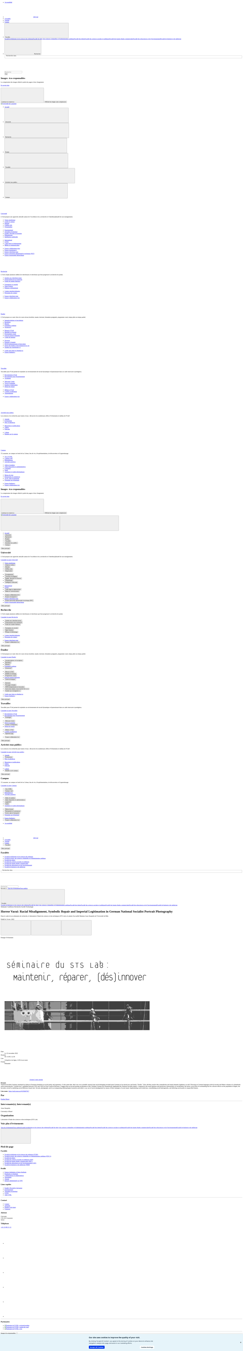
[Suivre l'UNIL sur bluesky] (19, 1258)
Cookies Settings (147, 1347)
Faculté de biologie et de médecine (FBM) (17, 1165)
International (8, 586)
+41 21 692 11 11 (6, 1227)
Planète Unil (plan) (10, 1207)
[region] (121, 1342)
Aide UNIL (8, 1195)
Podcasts (7, 765)
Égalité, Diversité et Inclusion (13, 1188)
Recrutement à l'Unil (11, 714)
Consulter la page (9, 560)
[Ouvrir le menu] (89, 523)
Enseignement (9, 1190)
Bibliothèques (9, 793)
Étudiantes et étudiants (11, 1174)
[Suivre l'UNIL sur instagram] (19, 1287)
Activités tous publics (7, 412)
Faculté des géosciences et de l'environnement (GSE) (20, 1163)
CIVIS (7, 587)
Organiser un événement (12, 815)
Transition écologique (11, 1191)
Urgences (7, 1209)
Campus (3, 450)
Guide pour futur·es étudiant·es (14, 694)
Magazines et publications (12, 762)
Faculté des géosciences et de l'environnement (147, 39)
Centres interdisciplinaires (12, 635)
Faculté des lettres (79, 39)
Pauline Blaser (5, 1099)
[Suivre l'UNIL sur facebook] (19, 1243)
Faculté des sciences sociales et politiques (97, 39)
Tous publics (24, 888)
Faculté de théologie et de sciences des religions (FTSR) (21, 1154)
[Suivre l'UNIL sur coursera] (19, 1316)
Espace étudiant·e (10, 696)
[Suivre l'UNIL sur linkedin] (19, 1302)
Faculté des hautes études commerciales (121, 39)
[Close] (241, 1342)
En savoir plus (5, 85)
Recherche (4, 271)
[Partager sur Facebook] (16, 927)
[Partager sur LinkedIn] (77, 927)
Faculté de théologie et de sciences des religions (19, 39)
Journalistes (8, 1177)
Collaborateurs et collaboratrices (14, 1175)
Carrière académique (11, 731)
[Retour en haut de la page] (16, 1136)
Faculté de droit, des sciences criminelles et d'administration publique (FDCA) (28, 1156)
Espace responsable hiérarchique (14, 602)
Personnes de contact (11, 637)
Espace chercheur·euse (11, 598)
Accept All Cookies (96, 1347)
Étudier (3, 314)
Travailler (3, 368)
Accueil (7, 533)
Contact (7, 1204)
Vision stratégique (10, 563)
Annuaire (7, 1205)
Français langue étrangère (12, 677)
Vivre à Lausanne (10, 723)
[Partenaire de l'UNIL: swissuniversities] (17, 1325)
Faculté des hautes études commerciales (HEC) (19, 1161)
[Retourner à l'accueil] (8, 103)
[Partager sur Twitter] (46, 927)
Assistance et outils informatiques (14, 806)
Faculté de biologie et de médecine (171, 39)
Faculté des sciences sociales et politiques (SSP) (19, 1159)
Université (4, 213)
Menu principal (5, 548)
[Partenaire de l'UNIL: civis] (13, 1329)
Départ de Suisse (10, 726)
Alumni (7, 1179)
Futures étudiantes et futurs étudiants (15, 1172)
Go (6, 74)
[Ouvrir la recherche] (30, 523)
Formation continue (10, 666)
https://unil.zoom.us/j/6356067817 (19, 1091)
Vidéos (7, 764)
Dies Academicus (10, 759)
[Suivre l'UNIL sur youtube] (19, 1272)
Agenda (7, 755)
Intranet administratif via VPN (14, 1181)
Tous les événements (14, 888)
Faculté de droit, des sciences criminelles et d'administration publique (53, 39)
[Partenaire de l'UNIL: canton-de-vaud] (17, 1327)
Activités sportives (10, 794)
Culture (7, 769)
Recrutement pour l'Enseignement (15, 715)
